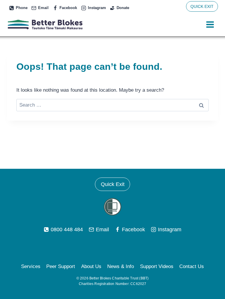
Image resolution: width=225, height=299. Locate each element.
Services (30, 266)
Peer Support (60, 266)
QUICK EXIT (202, 6)
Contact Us (191, 266)
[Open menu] (210, 25)
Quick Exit (113, 184)
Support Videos (156, 266)
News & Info (120, 266)
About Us (91, 266)
